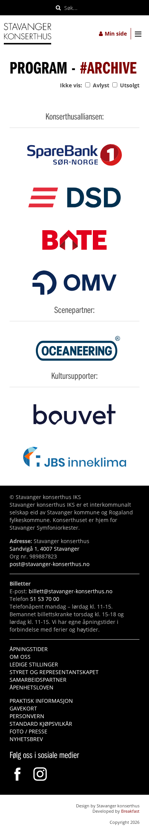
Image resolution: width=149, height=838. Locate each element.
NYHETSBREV (26, 739)
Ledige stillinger (34, 664)
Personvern (27, 716)
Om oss (20, 656)
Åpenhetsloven (31, 687)
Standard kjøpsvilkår (41, 723)
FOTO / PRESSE (28, 731)
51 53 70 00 (44, 598)
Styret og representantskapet (54, 672)
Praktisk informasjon (41, 700)
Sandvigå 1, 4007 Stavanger (44, 548)
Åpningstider (29, 649)
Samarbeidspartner (38, 679)
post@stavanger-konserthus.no (49, 564)
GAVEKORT (23, 708)
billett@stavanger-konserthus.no (70, 591)
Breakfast (130, 811)
